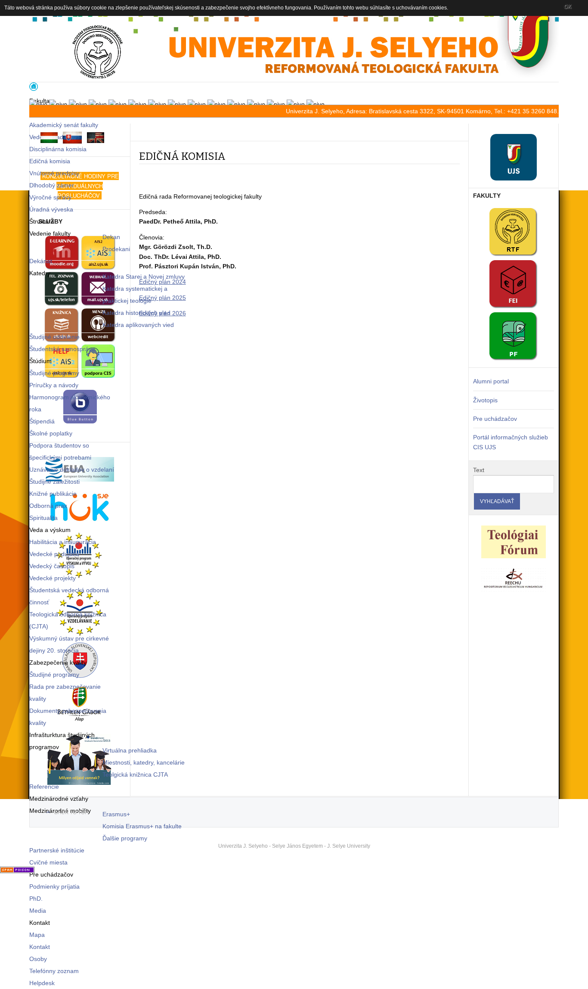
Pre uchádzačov (495, 418)
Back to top (71, 812)
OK (567, 6)
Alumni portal (491, 381)
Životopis (485, 400)
